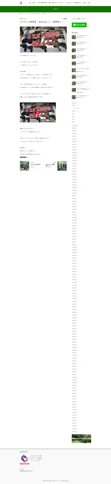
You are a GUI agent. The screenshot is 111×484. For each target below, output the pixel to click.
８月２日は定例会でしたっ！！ (83, 55)
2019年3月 (74, 369)
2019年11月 (74, 347)
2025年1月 (74, 179)
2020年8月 (74, 323)
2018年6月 (74, 393)
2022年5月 (74, 266)
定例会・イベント (75, 111)
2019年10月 (74, 350)
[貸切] (62, 165)
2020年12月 (74, 312)
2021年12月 (74, 279)
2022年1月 (74, 277)
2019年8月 (74, 355)
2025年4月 (74, 171)
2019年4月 (74, 366)
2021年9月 (74, 287)
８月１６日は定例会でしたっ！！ (83, 42)
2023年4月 (74, 236)
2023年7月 (74, 228)
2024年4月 (74, 203)
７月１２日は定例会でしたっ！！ (83, 75)
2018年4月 (74, 398)
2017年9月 (74, 417)
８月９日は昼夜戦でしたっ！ (83, 48)
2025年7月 (74, 163)
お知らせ (74, 105)
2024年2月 (74, 209)
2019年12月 (74, 344)
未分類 (73, 116)
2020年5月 (74, 331)
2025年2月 (74, 176)
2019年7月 (74, 358)
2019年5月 (74, 363)
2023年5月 (74, 233)
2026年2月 (74, 144)
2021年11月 (74, 282)
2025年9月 (74, 157)
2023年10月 (74, 220)
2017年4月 (74, 431)
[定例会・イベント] (24, 165)
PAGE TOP (107, 468)
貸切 (73, 119)
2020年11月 (74, 314)
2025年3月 (74, 174)
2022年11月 (74, 249)
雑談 (65, 18)
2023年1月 (74, 244)
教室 (73, 113)
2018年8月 (74, 388)
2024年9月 (74, 190)
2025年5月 (74, 168)
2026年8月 (74, 128)
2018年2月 (74, 404)
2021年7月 (74, 293)
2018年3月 (74, 401)
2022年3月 (74, 271)
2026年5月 (74, 136)
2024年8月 (74, 193)
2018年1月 (74, 407)
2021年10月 (74, 285)
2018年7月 (74, 390)
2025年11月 (74, 152)
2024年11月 (74, 184)
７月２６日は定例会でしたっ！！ (83, 62)
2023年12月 (74, 214)
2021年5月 (74, 298)
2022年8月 (74, 258)
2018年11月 (74, 379)
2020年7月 (74, 325)
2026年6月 (74, 133)
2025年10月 (74, 155)
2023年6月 (74, 231)
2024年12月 (74, 182)
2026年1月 (74, 147)
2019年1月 (74, 374)
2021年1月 (74, 309)
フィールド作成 (75, 108)
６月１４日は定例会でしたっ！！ (83, 95)
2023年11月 (74, 217)
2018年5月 (74, 396)
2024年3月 (74, 206)
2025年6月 (74, 166)
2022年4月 (74, 268)
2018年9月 (74, 385)
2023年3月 (74, 239)
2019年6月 (74, 360)
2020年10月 (74, 317)
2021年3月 (74, 304)
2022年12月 (74, 247)
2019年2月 (74, 371)
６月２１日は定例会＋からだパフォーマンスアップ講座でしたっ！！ (83, 89)
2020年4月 (74, 333)
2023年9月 (74, 222)
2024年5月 (74, 201)
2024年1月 (74, 212)
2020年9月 (74, 320)
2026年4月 (74, 139)
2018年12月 (74, 377)
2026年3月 (74, 141)
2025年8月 (74, 160)
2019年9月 (74, 352)
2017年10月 (74, 415)
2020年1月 (74, 342)
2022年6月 (74, 263)
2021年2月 (74, 306)
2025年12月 (74, 149)
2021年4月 (74, 301)
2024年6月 (74, 198)
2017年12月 (74, 409)
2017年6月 (74, 425)
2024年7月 (74, 195)
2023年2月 (74, 241)
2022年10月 (74, 252)
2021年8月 (74, 290)
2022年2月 (74, 274)
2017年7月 (74, 423)
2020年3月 (74, 336)
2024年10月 (74, 187)
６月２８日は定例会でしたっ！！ (83, 81)
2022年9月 (74, 255)
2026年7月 (74, 130)
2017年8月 (74, 420)
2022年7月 (74, 260)
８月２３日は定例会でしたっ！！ (83, 35)
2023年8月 (74, 225)
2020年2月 (74, 339)
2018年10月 (74, 382)
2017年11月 (74, 412)
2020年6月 (74, 328)
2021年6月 (74, 296)
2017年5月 (74, 428)
